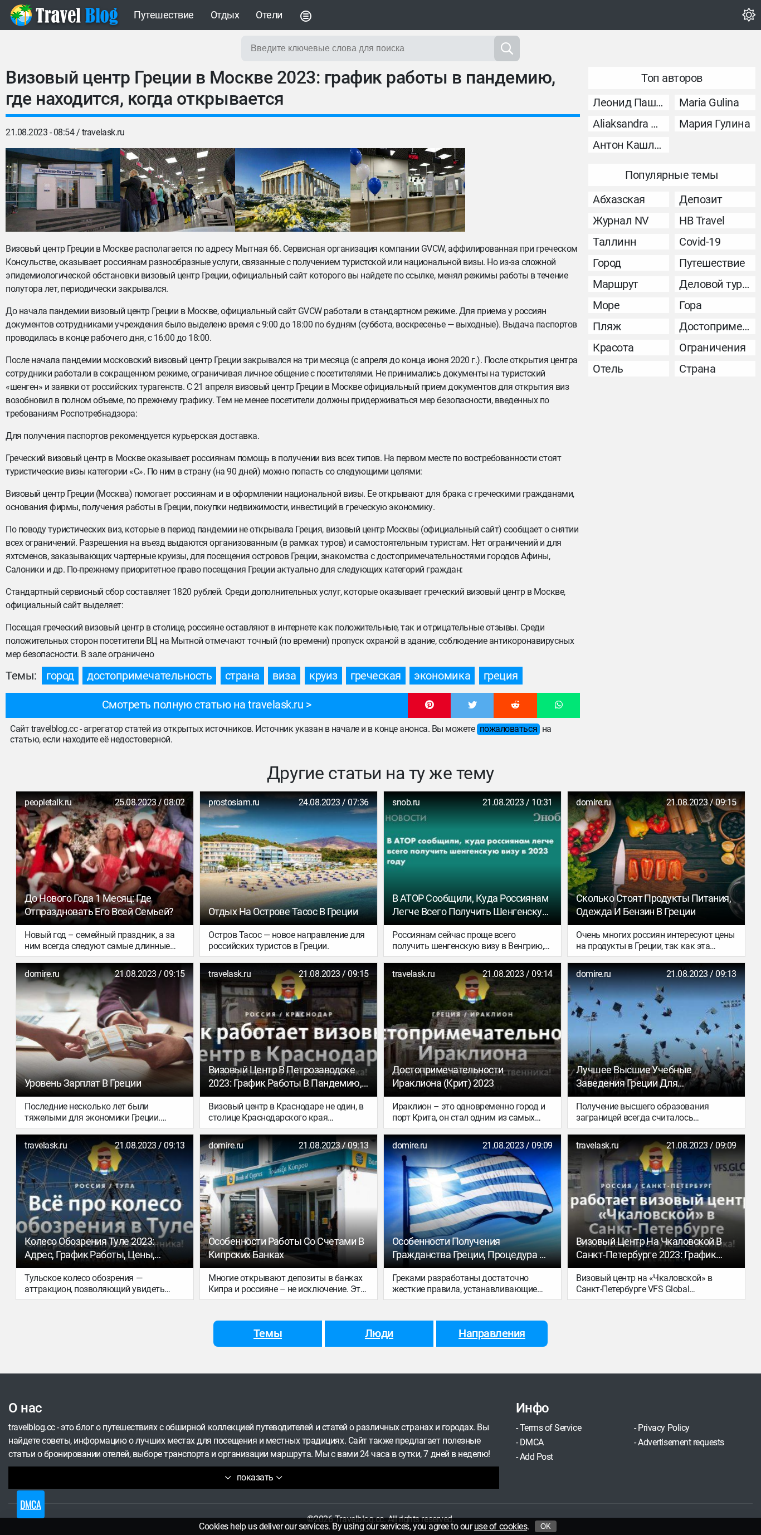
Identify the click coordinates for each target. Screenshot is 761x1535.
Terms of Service (550, 1427)
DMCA (532, 1442)
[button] (429, 705)
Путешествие (164, 15)
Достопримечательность (717, 326)
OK (545, 1526)
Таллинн (615, 241)
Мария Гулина (714, 123)
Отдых (225, 15)
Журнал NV (621, 220)
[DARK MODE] (748, 15)
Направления (491, 1333)
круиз (323, 675)
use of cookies (500, 1526)
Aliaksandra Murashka (631, 123)
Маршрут (615, 284)
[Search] (507, 48)
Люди (379, 1333)
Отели (269, 15)
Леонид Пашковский (631, 102)
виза (284, 675)
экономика (442, 675)
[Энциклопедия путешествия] (64, 15)
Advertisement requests (681, 1442)
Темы (267, 1333)
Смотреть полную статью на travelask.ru (203, 704)
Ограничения (712, 347)
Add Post (536, 1456)
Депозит (701, 199)
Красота (613, 347)
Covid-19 (699, 241)
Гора (690, 305)
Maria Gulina (709, 102)
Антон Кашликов (631, 144)
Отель (608, 368)
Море (606, 305)
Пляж (607, 326)
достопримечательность (149, 675)
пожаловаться (508, 728)
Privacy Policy (663, 1427)
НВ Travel (702, 220)
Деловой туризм (717, 284)
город (60, 675)
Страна (697, 368)
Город (607, 263)
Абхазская (619, 199)
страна (242, 675)
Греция (501, 675)
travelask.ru (103, 132)
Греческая (375, 675)
